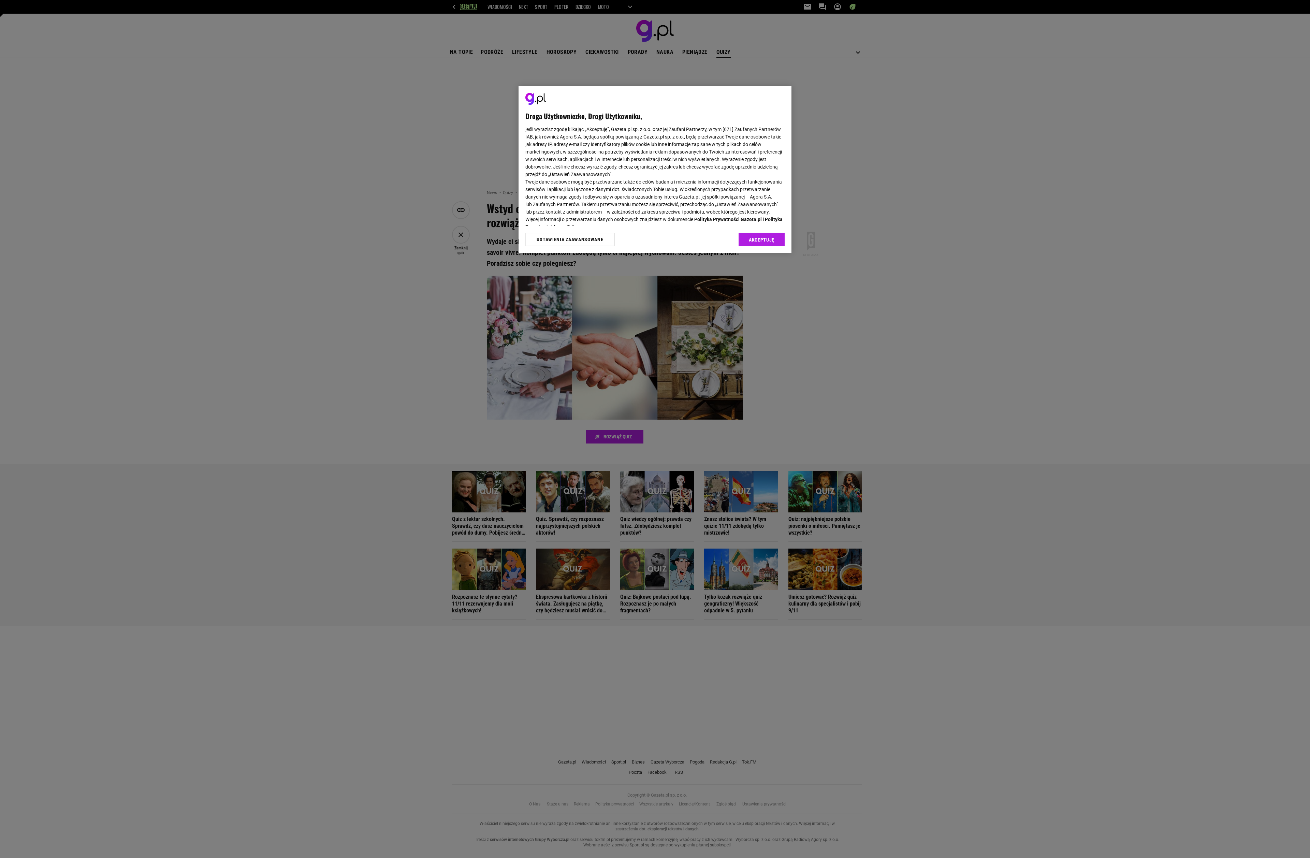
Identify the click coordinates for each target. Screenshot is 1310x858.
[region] (655, 169)
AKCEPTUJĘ (761, 240)
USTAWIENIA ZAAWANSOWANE (570, 239)
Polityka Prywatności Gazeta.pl (728, 219)
